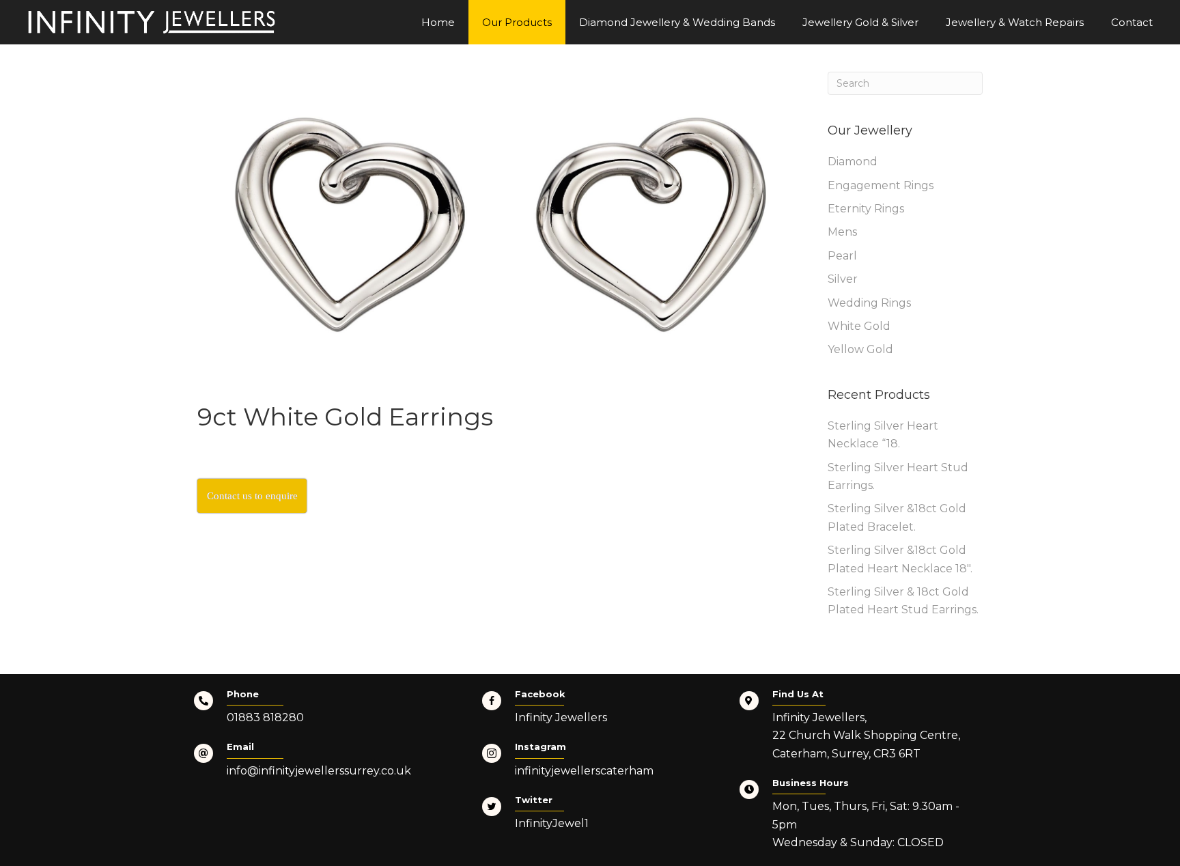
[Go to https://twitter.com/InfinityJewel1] (597, 817)
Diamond (852, 161)
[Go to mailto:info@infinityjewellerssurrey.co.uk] (324, 763)
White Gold (859, 326)
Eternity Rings (866, 208)
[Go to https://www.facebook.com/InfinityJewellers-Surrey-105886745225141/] (597, 711)
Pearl (842, 255)
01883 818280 (265, 717)
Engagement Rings (880, 185)
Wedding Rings (869, 302)
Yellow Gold (860, 349)
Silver (843, 279)
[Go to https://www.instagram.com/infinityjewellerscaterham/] (597, 763)
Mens (842, 231)
